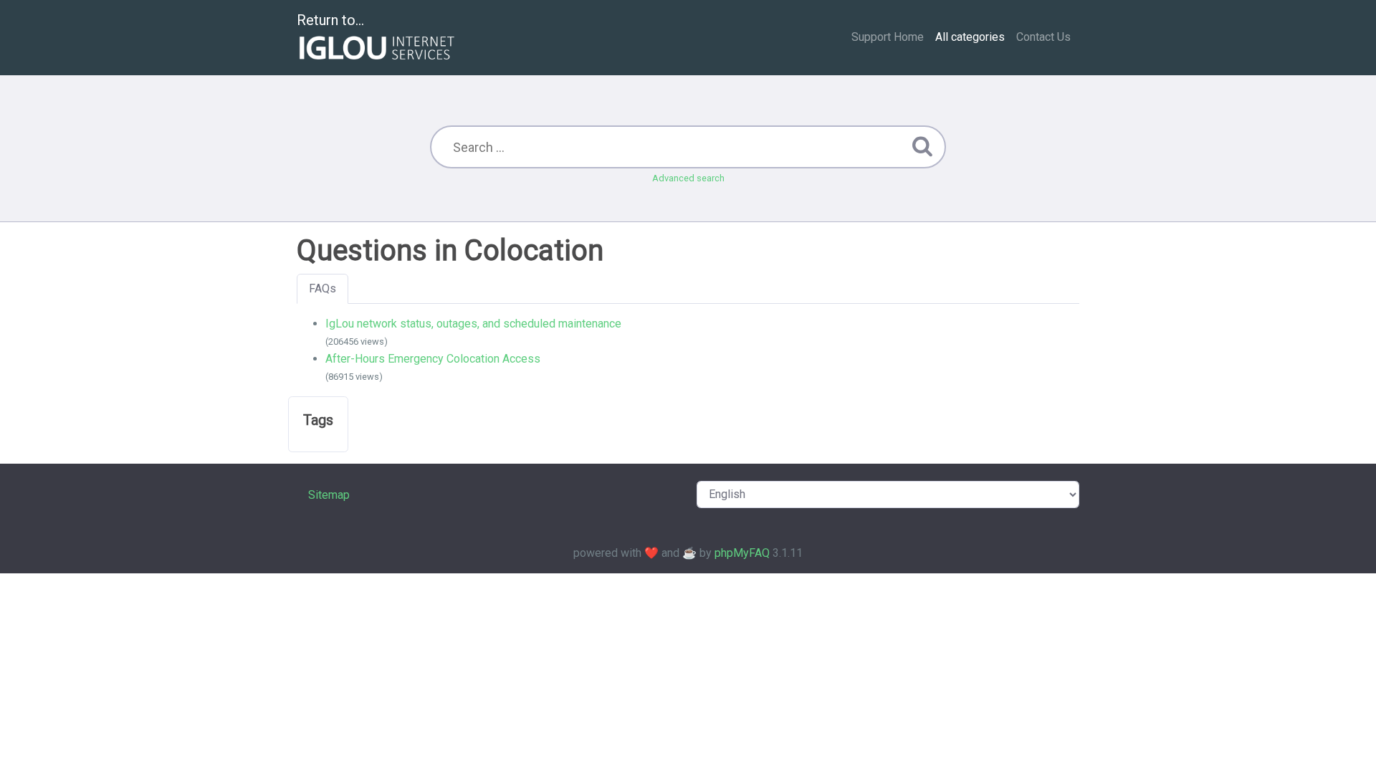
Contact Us (1043, 37)
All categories (970, 37)
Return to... (330, 20)
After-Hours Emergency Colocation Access (432, 359)
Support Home (887, 37)
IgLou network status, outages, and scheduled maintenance (473, 323)
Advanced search (688, 178)
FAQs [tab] (322, 288)
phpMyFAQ (742, 553)
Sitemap (329, 495)
